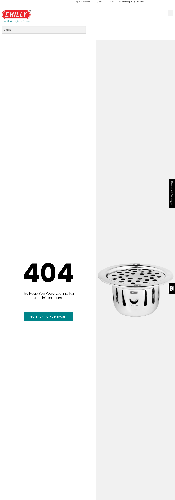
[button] (170, 13)
